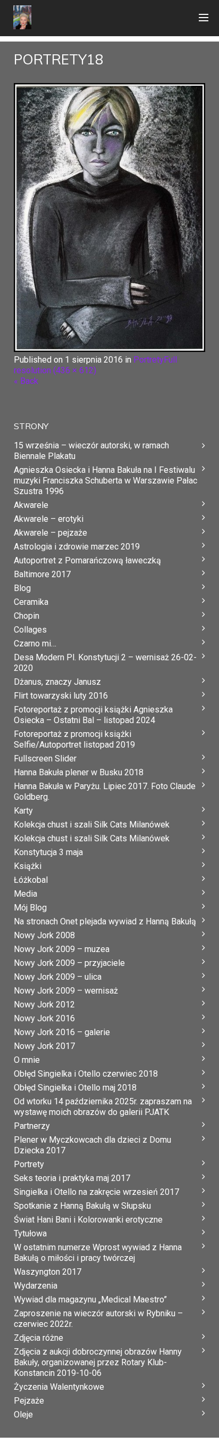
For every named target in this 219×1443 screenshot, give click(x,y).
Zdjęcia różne (38, 1338)
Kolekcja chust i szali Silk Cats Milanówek (92, 824)
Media (25, 894)
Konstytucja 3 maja (48, 852)
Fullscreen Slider (45, 758)
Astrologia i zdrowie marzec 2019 (77, 547)
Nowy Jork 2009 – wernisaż (66, 991)
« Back (26, 381)
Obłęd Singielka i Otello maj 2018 (75, 1088)
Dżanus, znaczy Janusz (57, 682)
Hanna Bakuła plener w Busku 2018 (79, 772)
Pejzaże (29, 1401)
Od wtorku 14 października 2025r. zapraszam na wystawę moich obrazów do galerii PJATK (103, 1106)
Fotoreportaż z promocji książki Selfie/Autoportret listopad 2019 (74, 739)
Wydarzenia (35, 1286)
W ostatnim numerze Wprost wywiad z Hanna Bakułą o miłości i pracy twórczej (98, 1252)
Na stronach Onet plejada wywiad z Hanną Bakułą (105, 921)
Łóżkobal (31, 880)
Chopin (26, 616)
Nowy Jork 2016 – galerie (62, 1032)
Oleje (23, 1414)
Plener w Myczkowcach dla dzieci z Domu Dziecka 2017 (92, 1145)
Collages (30, 630)
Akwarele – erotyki (48, 519)
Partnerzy (32, 1126)
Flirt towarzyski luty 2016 (61, 696)
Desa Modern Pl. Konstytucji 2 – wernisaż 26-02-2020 (105, 662)
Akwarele (31, 505)
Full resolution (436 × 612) (95, 365)
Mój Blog (30, 908)
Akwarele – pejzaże (50, 533)
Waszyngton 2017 (47, 1272)
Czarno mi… (35, 643)
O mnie (27, 1060)
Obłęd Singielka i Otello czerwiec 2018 (86, 1074)
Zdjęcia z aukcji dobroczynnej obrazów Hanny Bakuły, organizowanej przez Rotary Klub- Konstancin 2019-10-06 (98, 1362)
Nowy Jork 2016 (44, 1018)
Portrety (148, 360)
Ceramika (31, 602)
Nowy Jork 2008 (44, 935)
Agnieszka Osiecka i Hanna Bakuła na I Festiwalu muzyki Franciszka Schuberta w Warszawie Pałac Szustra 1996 (105, 480)
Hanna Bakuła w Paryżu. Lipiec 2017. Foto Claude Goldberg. (105, 791)
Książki (27, 866)
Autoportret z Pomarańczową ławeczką (87, 560)
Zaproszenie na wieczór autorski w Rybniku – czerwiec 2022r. (98, 1318)
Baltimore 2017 (42, 574)
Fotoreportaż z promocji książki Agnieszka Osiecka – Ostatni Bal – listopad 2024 (93, 714)
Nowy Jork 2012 (44, 1004)
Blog (22, 588)
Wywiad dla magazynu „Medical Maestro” (90, 1299)
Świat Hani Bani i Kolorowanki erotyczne (88, 1220)
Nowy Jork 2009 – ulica (58, 977)
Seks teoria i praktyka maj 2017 (72, 1178)
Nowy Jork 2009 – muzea (62, 949)
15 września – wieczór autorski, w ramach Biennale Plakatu (91, 450)
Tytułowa (30, 1233)
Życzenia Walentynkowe (59, 1387)
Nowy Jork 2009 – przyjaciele (69, 963)
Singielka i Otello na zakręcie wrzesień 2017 (96, 1192)
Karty (23, 811)
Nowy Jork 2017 (44, 1046)
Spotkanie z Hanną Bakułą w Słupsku (82, 1206)
